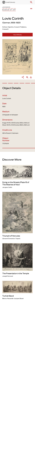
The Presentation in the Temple (15, 273)
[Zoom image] (27, 77)
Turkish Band (8, 295)
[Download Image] (31, 77)
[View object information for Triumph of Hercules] (17, 212)
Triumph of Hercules (11, 235)
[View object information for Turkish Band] (17, 287)
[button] (31, 2)
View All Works (17, 35)
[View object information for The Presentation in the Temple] (17, 257)
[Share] (22, 77)
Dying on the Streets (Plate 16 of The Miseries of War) (15, 183)
